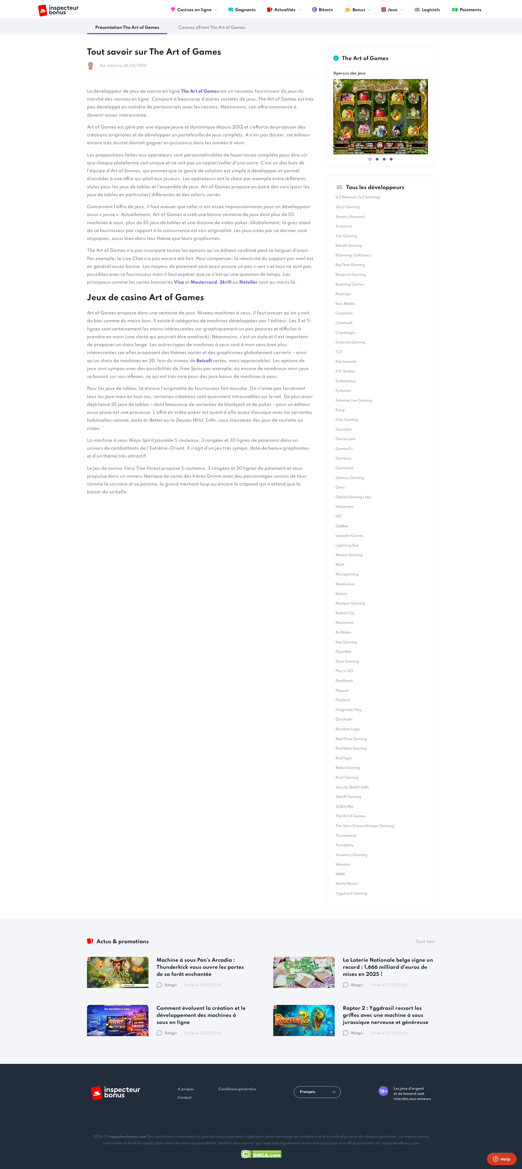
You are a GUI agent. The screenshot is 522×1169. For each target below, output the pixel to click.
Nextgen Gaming (350, 603)
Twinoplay (344, 845)
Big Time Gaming (350, 265)
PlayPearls (344, 681)
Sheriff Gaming (348, 797)
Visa (179, 282)
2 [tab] (377, 159)
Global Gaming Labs (353, 497)
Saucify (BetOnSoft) (352, 787)
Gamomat (344, 468)
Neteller (248, 282)
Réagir (171, 985)
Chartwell (343, 323)
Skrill (225, 282)
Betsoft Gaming (348, 245)
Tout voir (425, 941)
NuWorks (343, 632)
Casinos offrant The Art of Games (212, 28)
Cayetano (344, 313)
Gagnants (245, 10)
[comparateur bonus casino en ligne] (58, 10)
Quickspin (344, 719)
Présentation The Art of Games (127, 28)
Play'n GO (344, 671)
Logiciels (431, 10)
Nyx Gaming (346, 642)
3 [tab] (384, 159)
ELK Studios (345, 371)
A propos (186, 1089)
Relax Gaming (347, 768)
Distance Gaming (350, 342)
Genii (339, 487)
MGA (339, 565)
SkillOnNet (344, 806)
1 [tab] (370, 159)
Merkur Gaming (349, 555)
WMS (340, 874)
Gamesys (343, 458)
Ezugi (340, 410)
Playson (342, 690)
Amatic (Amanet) (350, 217)
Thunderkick (346, 836)
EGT (339, 352)
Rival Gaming (347, 777)
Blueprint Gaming (350, 275)
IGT (338, 516)
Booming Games (349, 284)
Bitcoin (326, 10)
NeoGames (345, 584)
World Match (346, 884)
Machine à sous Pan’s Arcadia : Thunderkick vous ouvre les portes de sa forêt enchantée (200, 967)
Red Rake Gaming (351, 748)
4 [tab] (391, 159)
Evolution (343, 391)
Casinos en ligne (194, 10)
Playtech (342, 700)
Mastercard (204, 282)
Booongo (343, 294)
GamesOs (344, 449)
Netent (341, 594)
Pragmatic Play (348, 710)
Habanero (344, 507)
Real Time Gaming (351, 739)
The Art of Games (200, 91)
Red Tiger (343, 758)
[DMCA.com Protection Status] (261, 1153)
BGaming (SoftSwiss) (353, 255)
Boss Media (345, 304)
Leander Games (349, 536)
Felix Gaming (346, 420)
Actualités (284, 10)
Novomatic (344, 623)
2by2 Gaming (347, 207)
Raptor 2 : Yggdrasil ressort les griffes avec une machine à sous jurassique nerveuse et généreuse (385, 1015)
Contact (184, 1097)
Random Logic (347, 729)
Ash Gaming (346, 236)
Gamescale (345, 439)
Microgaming (347, 574)
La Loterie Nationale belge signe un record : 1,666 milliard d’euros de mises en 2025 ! (388, 967)
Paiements (470, 10)
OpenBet (343, 652)
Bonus (359, 10)
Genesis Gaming (349, 478)
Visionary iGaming (351, 855)
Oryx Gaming (347, 661)
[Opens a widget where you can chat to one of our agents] (502, 1159)
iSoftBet (341, 526)
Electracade (345, 361)
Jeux (392, 10)
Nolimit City (345, 613)
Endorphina (345, 381)
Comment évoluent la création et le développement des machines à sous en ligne (201, 1015)
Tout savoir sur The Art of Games (154, 52)
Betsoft (204, 361)
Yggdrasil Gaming (351, 893)
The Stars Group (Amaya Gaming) (365, 826)
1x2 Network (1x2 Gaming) (357, 197)
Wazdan (343, 864)
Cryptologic (345, 333)
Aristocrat (343, 226)
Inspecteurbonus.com (127, 1137)
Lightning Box (347, 545)
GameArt (343, 429)
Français (307, 1092)
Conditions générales (237, 1089)
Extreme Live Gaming (353, 400)
